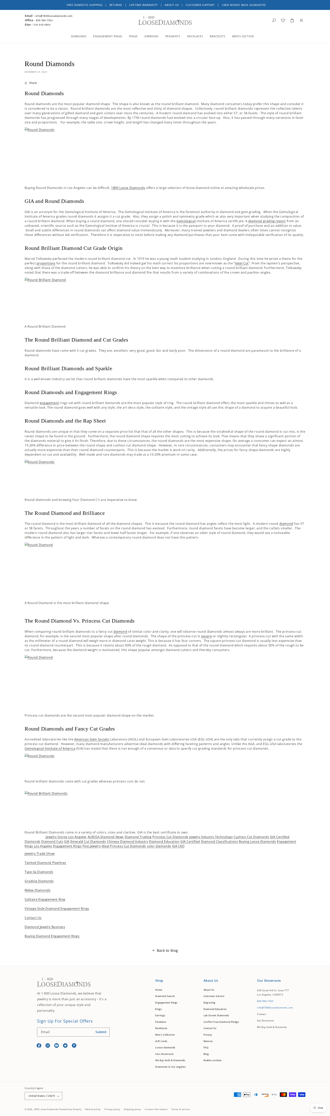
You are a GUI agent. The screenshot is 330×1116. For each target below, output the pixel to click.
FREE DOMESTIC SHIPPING (84, 5)
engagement (49, 403)
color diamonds (159, 846)
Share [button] (33, 83)
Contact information (156, 1109)
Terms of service (180, 1109)
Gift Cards (161, 1041)
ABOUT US (172, 5)
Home (158, 989)
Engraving (209, 1002)
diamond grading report (267, 221)
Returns (208, 1041)
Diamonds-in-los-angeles (170, 1067)
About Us (209, 989)
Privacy (208, 1035)
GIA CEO (178, 846)
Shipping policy (132, 1109)
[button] (81, 37)
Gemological (186, 221)
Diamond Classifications (219, 841)
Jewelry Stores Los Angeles (66, 837)
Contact (261, 1014)
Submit (101, 1032)
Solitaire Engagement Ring (45, 899)
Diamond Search (165, 996)
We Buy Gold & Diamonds (170, 1060)
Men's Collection (165, 1035)
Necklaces (161, 1028)
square (206, 636)
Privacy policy (112, 1109)
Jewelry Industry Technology (211, 837)
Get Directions (265, 1020)
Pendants (160, 1022)
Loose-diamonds (165, 1047)
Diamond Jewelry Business (45, 927)
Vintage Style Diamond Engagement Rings (57, 908)
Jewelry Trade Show (40, 853)
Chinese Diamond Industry (127, 841)
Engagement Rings (67, 846)
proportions (46, 263)
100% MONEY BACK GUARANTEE (244, 5)
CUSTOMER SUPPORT (200, 5)
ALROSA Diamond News (106, 837)
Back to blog (167, 950)
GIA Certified (190, 841)
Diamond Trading (138, 837)
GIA (67, 841)
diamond (286, 524)
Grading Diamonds (39, 881)
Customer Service (214, 996)
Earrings (160, 1015)
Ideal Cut (241, 263)
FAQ (206, 1047)
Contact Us (33, 918)
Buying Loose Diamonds (257, 841)
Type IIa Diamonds (39, 872)
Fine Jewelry (91, 846)
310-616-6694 (42, 24)
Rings (158, 1009)
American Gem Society (91, 739)
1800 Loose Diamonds (128, 188)
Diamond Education (164, 841)
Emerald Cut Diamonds (88, 841)
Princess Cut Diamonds (170, 837)
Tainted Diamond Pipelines (45, 863)
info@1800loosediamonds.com (54, 16)
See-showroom (164, 1054)
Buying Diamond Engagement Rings (52, 936)
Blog (206, 1054)
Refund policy (93, 1109)
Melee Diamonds (37, 890)
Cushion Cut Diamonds (251, 837)
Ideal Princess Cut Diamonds (124, 846)
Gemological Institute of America (50, 748)
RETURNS (115, 5)
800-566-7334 (44, 20)
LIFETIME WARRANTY (143, 5)
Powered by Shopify (70, 1109)
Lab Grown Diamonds (216, 1015)
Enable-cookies (213, 1060)
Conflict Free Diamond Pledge (221, 1022)
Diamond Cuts (52, 841)
